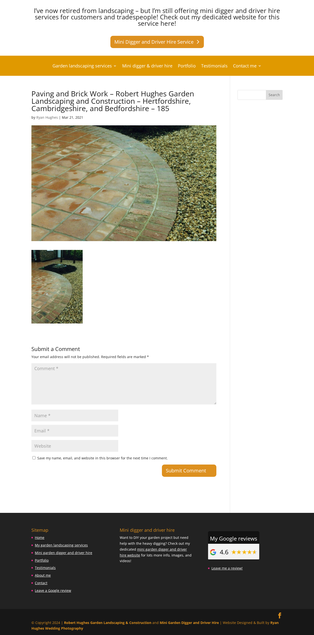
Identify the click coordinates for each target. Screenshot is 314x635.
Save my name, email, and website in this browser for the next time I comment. (102, 458)
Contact (41, 583)
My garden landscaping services (61, 545)
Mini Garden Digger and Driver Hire (189, 622)
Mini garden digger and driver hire (63, 552)
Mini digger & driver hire (147, 66)
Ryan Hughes (47, 117)
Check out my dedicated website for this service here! (208, 20)
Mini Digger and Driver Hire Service (154, 42)
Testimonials (214, 66)
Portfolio (187, 66)
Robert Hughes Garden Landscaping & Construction (107, 622)
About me (43, 575)
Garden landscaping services (82, 66)
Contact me (245, 66)
